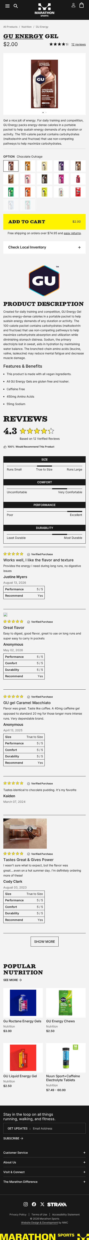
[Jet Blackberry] (61, 166)
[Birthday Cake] (61, 192)
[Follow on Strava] (57, 1204)
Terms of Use (39, 1214)
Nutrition (27, 26)
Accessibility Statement (66, 1214)
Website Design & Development (39, 1222)
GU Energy (42, 26)
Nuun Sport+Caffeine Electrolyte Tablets (63, 1078)
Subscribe (11, 1138)
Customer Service (15, 1152)
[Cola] (78, 192)
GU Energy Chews (60, 1021)
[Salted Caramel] (27, 166)
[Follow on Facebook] (34, 1204)
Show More (44, 942)
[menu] (11, 6)
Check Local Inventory (27, 247)
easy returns (72, 233)
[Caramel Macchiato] (78, 166)
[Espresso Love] (44, 179)
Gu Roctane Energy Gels (22, 1021)
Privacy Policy (18, 1214)
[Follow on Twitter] (42, 1204)
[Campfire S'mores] (10, 179)
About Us (9, 1162)
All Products (10, 26)
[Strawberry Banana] (27, 179)
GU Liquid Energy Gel (20, 1076)
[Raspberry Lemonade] (78, 179)
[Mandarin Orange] (27, 192)
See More (10, 980)
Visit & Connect (14, 1172)
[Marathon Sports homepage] (44, 10)
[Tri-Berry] (61, 179)
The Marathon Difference (20, 1181)
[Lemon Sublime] (44, 192)
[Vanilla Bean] (44, 166)
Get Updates (18, 1128)
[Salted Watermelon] (10, 192)
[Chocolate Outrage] (10, 166)
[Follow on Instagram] (25, 1204)
